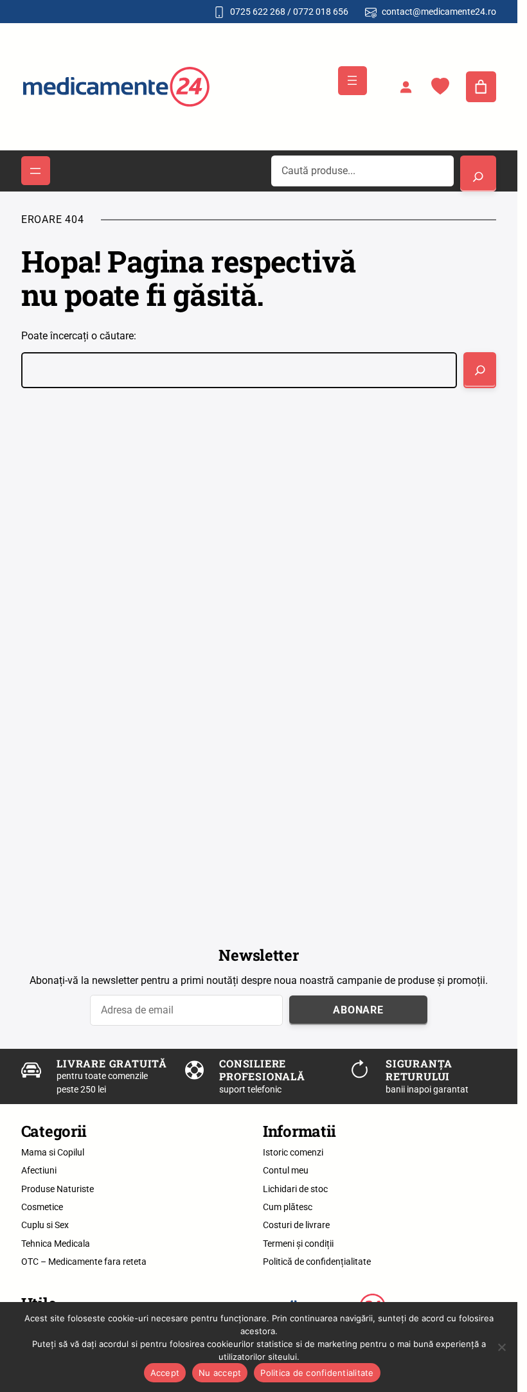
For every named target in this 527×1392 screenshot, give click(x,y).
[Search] (478, 174)
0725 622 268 (257, 11)
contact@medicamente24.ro (439, 11)
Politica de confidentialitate (316, 1373)
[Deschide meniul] (352, 80)
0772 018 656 (320, 11)
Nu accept (220, 1373)
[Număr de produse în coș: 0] (481, 86)
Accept (165, 1373)
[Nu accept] (501, 1347)
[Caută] (479, 370)
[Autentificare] (406, 87)
